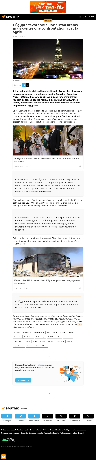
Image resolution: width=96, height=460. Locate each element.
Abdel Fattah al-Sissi (54, 337)
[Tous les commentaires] (3, 456)
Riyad (48, 332)
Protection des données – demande (14, 433)
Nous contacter (36, 430)
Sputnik (28, 341)
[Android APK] (8, 439)
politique (42, 341)
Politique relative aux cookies (75, 430)
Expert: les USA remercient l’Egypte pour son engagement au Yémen (47, 282)
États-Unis (71, 332)
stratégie (69, 341)
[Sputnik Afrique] (11, 19)
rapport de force (19, 346)
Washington (18, 337)
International (27, 332)
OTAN (35, 341)
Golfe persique (40, 337)
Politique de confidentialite (53, 430)
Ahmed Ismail (68, 337)
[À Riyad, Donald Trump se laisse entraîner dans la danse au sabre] (48, 140)
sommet (50, 341)
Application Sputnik (51, 433)
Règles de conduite (36, 433)
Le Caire (62, 332)
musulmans (60, 341)
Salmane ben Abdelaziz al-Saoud (37, 346)
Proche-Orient (28, 337)
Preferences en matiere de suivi (72, 433)
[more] (80, 166)
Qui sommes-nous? (8, 430)
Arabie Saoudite (39, 332)
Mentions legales (23, 430)
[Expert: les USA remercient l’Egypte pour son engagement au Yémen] (48, 262)
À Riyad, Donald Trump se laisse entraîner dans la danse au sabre (46, 160)
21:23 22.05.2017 (19, 36)
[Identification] (80, 16)
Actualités (17, 332)
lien (79, 324)
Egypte (55, 332)
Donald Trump (18, 341)
